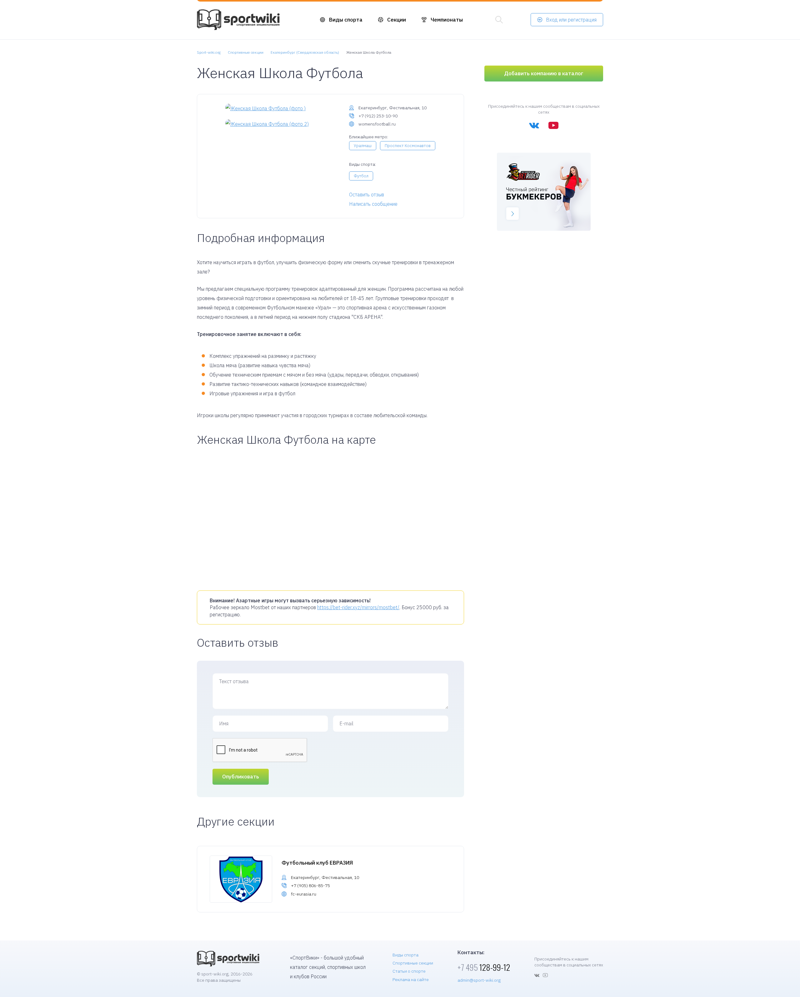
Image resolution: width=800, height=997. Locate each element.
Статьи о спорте (409, 971)
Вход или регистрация (571, 20)
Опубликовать (240, 776)
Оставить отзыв (366, 194)
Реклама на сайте (410, 979)
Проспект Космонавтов (408, 145)
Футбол (361, 176)
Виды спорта (345, 19)
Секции (396, 19)
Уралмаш (363, 145)
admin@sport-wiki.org (479, 980)
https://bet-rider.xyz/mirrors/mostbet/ (358, 607)
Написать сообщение (373, 204)
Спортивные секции (412, 963)
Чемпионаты (447, 19)
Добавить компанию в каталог (543, 73)
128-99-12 (484, 967)
